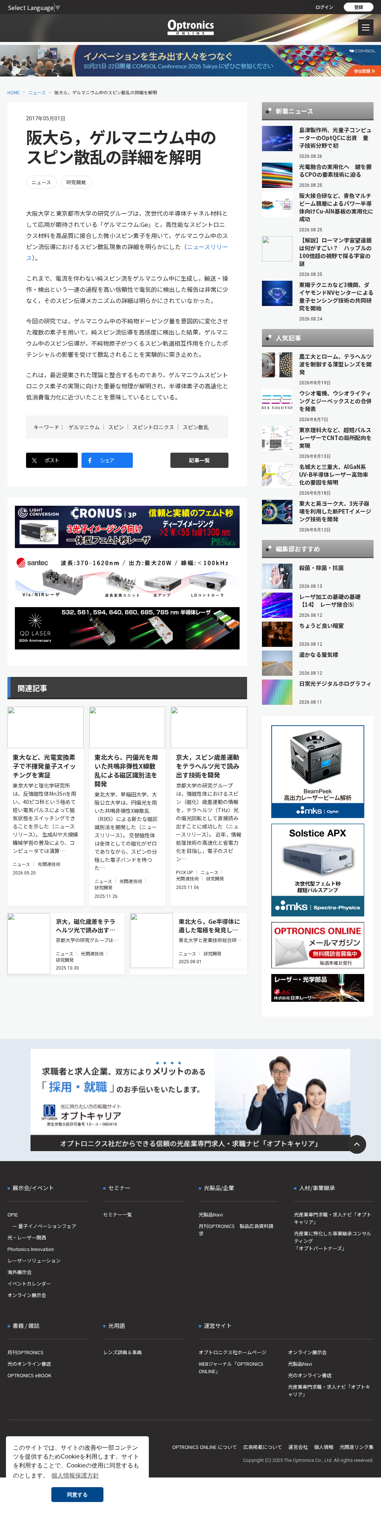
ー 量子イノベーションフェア (41, 1225)
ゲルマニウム (84, 427)
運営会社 (298, 1446)
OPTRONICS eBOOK (29, 1375)
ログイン (324, 7)
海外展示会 (19, 1271)
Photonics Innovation (30, 1248)
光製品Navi (211, 1214)
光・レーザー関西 (26, 1237)
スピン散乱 (196, 427)
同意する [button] (77, 1495)
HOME (13, 92)
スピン (116, 427)
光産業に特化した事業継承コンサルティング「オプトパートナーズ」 (332, 1241)
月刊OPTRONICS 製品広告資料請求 (236, 1229)
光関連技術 (49, 864)
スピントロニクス (153, 427)
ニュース (37, 92)
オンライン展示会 (26, 1295)
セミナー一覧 (117, 1214)
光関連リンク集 (357, 1446)
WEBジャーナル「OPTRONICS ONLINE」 (231, 1367)
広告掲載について (262, 1446)
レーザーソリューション (34, 1260)
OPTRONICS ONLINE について (204, 1446)
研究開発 (76, 182)
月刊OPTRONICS (25, 1352)
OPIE (12, 1214)
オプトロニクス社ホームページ (232, 1352)
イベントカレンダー (29, 1283)
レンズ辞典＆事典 (122, 1352)
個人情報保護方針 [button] (75, 1475)
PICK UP (184, 872)
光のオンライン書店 (29, 1363)
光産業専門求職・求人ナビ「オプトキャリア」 (332, 1218)
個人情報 (323, 1446)
